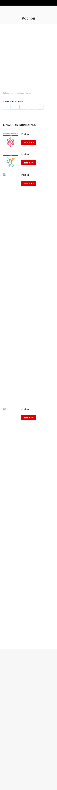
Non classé (19, 93)
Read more (28, 142)
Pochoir (28, 93)
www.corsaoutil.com (12, 678)
